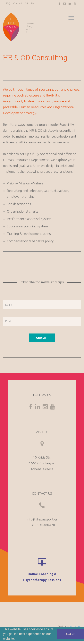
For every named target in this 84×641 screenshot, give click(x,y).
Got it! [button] (70, 634)
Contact (17, 3)
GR (26, 3)
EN (32, 3)
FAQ (8, 3)
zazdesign (75, 626)
